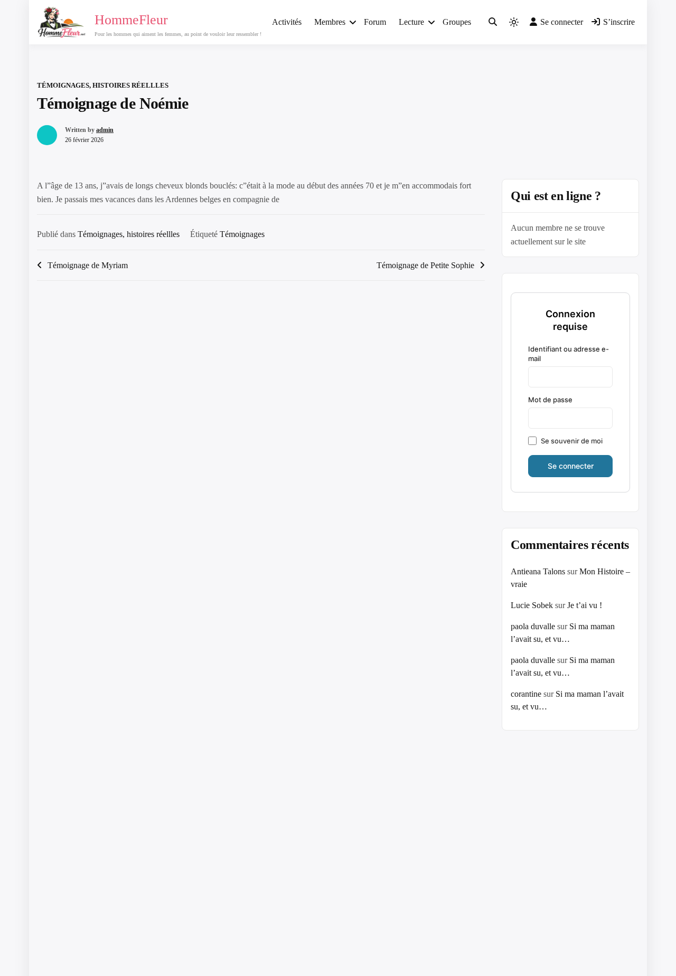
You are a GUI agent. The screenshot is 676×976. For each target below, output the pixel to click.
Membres (329, 21)
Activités (287, 21)
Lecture (411, 21)
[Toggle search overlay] (493, 22)
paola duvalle (533, 626)
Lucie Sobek (532, 605)
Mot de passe (550, 399)
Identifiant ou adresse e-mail (568, 354)
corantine (526, 693)
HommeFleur (131, 19)
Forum (375, 21)
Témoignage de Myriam (88, 265)
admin (105, 130)
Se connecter (561, 21)
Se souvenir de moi (572, 441)
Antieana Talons (538, 571)
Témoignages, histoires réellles (102, 85)
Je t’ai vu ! (584, 605)
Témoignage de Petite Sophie (425, 265)
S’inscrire (619, 21)
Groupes (457, 21)
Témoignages (242, 234)
